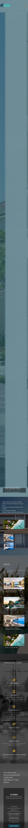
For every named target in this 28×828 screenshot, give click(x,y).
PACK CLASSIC (14, 826)
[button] (26, 5)
